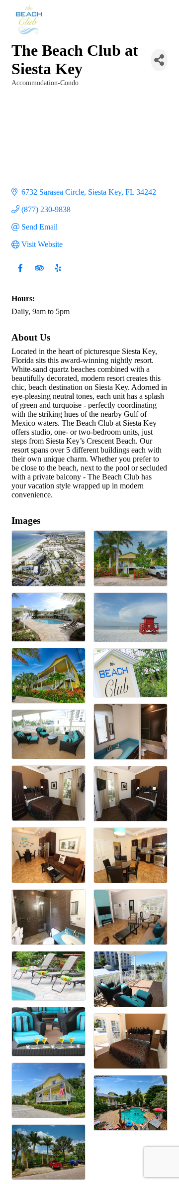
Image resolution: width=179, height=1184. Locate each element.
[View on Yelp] (58, 273)
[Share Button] (159, 60)
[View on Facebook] (20, 273)
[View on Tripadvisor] (39, 273)
